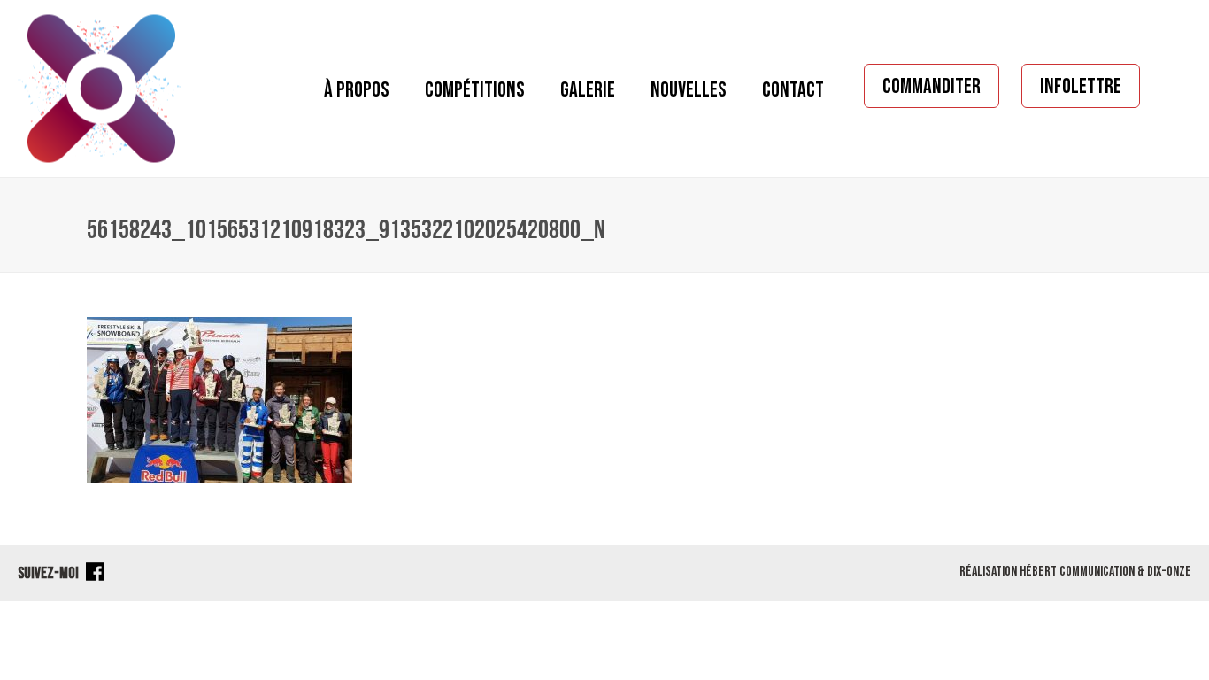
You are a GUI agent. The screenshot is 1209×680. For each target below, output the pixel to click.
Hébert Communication (1077, 571)
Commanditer (931, 86)
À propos (356, 90)
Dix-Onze (1169, 571)
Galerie (587, 90)
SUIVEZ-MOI (49, 573)
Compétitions (475, 90)
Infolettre (1080, 86)
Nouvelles (689, 90)
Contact (793, 90)
